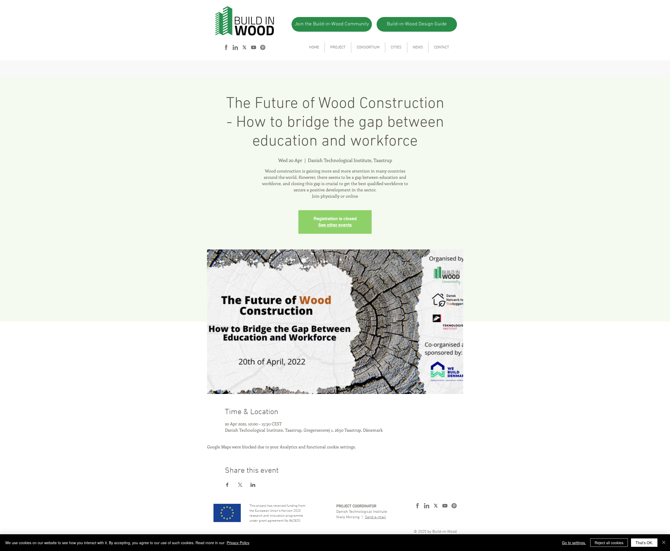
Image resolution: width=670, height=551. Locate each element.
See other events (335, 224)
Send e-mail (375, 517)
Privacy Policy (238, 542)
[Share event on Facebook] (227, 485)
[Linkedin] (235, 47)
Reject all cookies (609, 542)
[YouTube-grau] (253, 47)
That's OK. (644, 542)
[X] (244, 47)
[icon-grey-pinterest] (262, 47)
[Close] (664, 542)
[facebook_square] (226, 47)
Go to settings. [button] (574, 542)
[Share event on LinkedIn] (252, 485)
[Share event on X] (240, 485)
